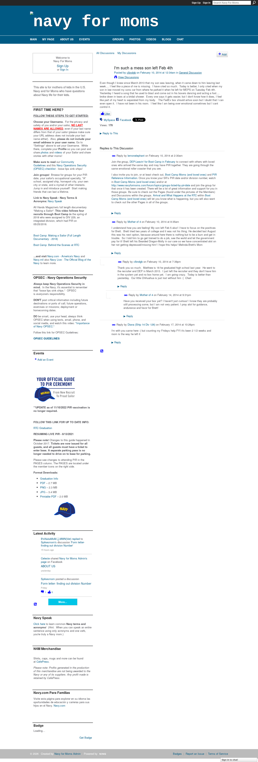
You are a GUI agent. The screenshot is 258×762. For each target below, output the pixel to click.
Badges (177, 754)
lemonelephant (136, 155)
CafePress (42, 661)
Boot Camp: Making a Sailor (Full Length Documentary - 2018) (57, 237)
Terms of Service (218, 754)
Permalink (114, 156)
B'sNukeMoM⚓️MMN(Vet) (56, 539)
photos (45, 152)
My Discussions (127, 53)
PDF (42, 483)
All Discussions (105, 53)
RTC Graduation (42, 428)
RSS (35, 604)
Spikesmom (48, 579)
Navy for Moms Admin (67, 754)
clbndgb (131, 72)
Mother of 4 (134, 222)
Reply (116, 213)
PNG (43, 487)
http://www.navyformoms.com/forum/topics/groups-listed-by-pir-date (150, 185)
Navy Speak (55, 201)
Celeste (45, 558)
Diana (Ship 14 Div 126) (141, 324)
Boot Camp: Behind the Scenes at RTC (56, 245)
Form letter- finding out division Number (62, 544)
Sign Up (196, 2)
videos (58, 152)
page (44, 562)
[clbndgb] (105, 76)
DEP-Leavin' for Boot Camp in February (152, 161)
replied (76, 539)
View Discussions (128, 77)
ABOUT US (48, 566)
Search (254, 2)
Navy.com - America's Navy (63, 256)
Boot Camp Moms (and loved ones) (185, 174)
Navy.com (59, 705)
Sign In (206, 2)
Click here (39, 624)
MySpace (109, 120)
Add (224, 54)
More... (62, 602)
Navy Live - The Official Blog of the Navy (62, 261)
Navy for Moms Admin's (73, 558)
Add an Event (45, 359)
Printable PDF (48, 496)
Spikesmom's (49, 542)
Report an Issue (195, 754)
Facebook (125, 120)
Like (107, 114)
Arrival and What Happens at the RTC (175, 195)
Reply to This (109, 133)
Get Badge (85, 737)
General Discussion (190, 72)
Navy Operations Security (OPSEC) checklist (60, 167)
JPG (42, 492)
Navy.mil (38, 259)
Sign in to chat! (230, 760)
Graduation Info (49, 478)
